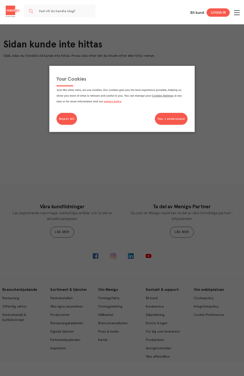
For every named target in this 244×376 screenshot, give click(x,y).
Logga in (218, 12)
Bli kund (197, 13)
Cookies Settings (162, 95)
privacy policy (112, 101)
